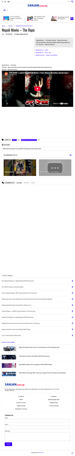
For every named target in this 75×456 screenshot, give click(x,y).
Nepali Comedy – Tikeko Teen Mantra (46, 55)
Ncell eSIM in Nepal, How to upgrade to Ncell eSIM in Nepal (35, 364)
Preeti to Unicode (54, 405)
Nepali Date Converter (21, 409)
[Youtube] (9, 1)
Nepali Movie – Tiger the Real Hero (17, 172)
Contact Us (21, 396)
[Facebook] (2, 1)
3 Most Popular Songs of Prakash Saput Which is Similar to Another (40, 18)
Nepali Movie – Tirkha (42, 50)
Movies (11, 26)
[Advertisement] (17, 50)
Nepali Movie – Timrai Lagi (43, 52)
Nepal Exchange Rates (54, 399)
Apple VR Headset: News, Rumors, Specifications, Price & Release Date (39, 347)
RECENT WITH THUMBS (8, 342)
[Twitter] (5, 1)
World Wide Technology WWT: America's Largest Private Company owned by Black (42, 373)
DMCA (21, 399)
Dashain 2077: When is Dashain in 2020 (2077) (16, 18)
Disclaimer (54, 396)
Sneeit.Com (41, 452)
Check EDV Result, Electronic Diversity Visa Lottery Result (64, 18)
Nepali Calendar (21, 405)
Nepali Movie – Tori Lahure (49, 172)
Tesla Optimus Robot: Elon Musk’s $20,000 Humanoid (34, 356)
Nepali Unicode (54, 402)
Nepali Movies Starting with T (24, 26)
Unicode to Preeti (21, 402)
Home (3, 26)
